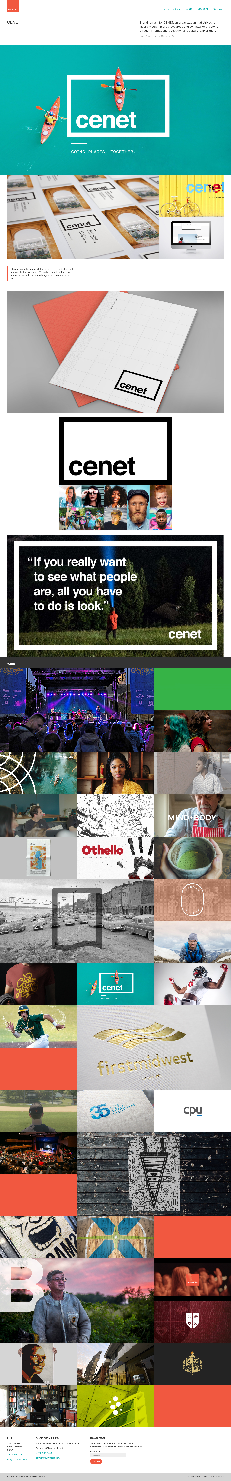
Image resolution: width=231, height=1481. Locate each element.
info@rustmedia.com (17, 1462)
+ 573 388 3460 (14, 1458)
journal (208, 3)
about (187, 3)
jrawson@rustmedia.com (48, 1461)
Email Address (96, 1455)
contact (220, 3)
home (176, 3)
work (197, 3)
